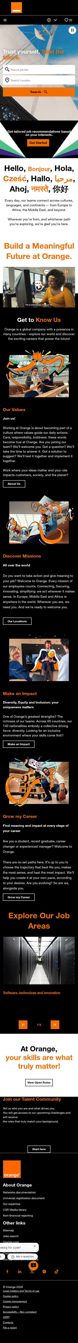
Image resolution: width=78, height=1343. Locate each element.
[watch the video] (39, 287)
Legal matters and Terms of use (21, 1291)
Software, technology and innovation (31, 992)
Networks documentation (19, 1192)
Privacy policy (11, 1306)
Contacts (8, 1322)
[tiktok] (56, 1271)
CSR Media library (14, 1209)
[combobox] (39, 69)
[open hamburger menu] (5, 20)
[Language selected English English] (52, 20)
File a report (10, 1327)
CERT (6, 1317)
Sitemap (8, 1230)
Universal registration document (24, 1198)
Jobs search (11, 1236)
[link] (39, 1149)
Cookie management (15, 1301)
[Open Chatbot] (33, 1265)
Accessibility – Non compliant (19, 1312)
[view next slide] (55, 1024)
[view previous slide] (23, 1024)
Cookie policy (10, 1296)
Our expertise (11, 1204)
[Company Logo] (16, 7)
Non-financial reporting (18, 1215)
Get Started (38, 143)
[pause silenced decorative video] (72, 30)
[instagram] (44, 1271)
